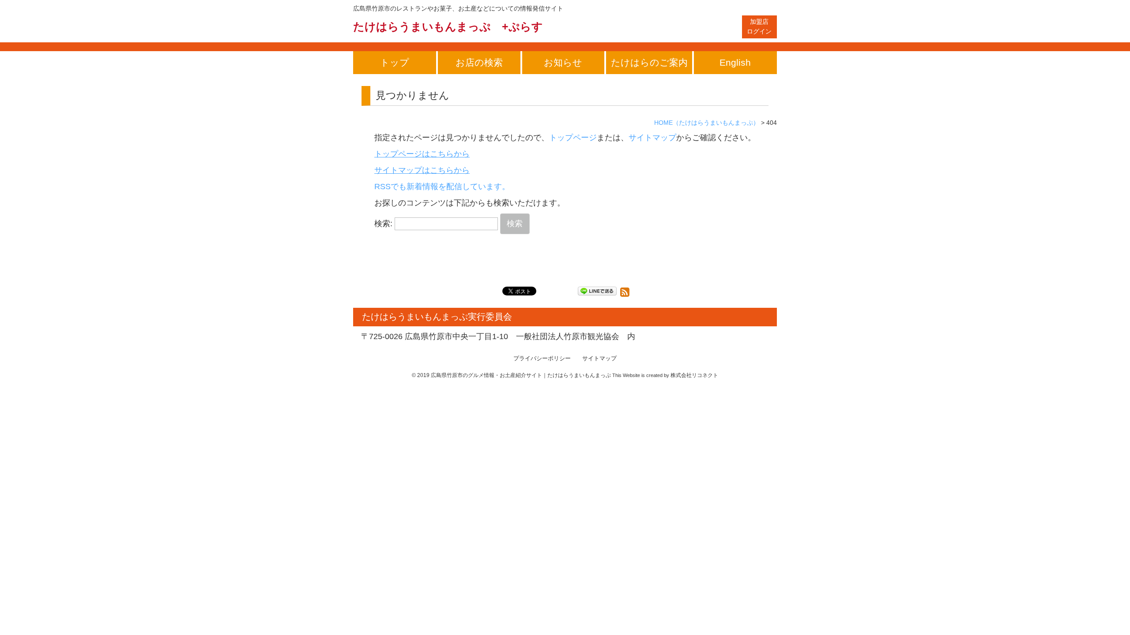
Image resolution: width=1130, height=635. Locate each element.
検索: (383, 223)
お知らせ (563, 62)
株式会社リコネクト (694, 375)
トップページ (573, 137)
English (735, 62)
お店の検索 (479, 62)
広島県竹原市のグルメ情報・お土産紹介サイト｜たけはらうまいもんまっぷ (521, 375)
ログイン (759, 26)
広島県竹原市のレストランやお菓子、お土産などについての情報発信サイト (458, 8)
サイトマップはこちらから (422, 170)
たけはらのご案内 (649, 62)
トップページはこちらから (422, 153)
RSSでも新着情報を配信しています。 (442, 186)
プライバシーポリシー (542, 358)
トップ (394, 62)
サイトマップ (652, 137)
